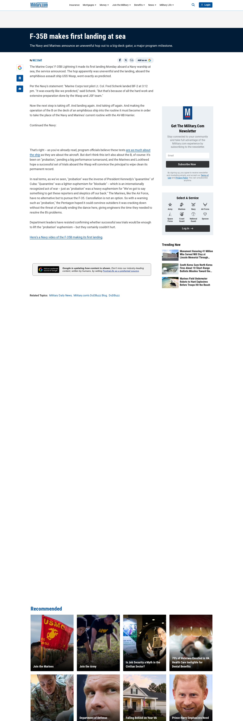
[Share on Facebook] (119, 60)
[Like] (20, 89)
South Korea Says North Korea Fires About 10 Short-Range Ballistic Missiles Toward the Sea (196, 268)
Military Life (166, 5)
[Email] (131, 60)
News (151, 5)
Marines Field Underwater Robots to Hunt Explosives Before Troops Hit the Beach (195, 281)
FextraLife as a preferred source (121, 271)
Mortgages (88, 5)
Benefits (138, 5)
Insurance (74, 5)
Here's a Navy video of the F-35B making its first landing (66, 237)
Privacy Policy (182, 178)
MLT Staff (37, 60)
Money (103, 5)
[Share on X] (125, 60)
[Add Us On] (20, 67)
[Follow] (20, 78)
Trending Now (171, 244)
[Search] (193, 5)
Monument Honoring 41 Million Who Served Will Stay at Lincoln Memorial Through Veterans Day (196, 254)
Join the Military (120, 5)
